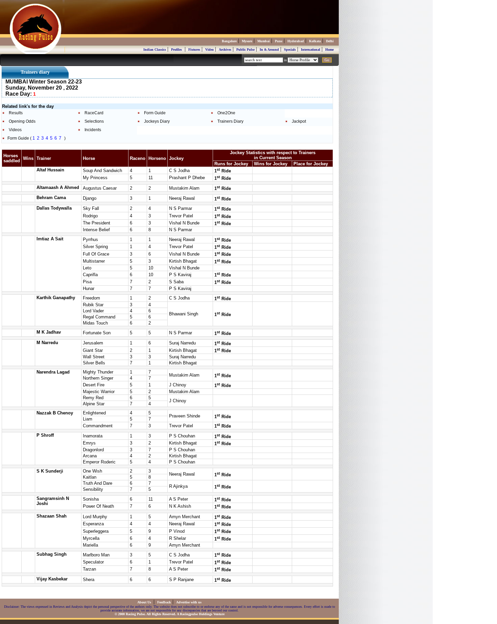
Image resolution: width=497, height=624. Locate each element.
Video (209, 49)
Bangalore (229, 41)
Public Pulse (245, 49)
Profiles (176, 49)
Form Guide (155, 113)
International (310, 49)
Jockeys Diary (157, 121)
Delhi (330, 41)
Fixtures (194, 49)
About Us (144, 602)
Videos (15, 129)
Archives (225, 49)
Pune (278, 41)
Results (16, 113)
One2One (226, 113)
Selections (94, 121)
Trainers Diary (230, 121)
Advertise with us (189, 602)
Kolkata (315, 41)
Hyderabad (295, 41)
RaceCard (94, 113)
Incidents (93, 129)
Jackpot (299, 121)
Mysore (247, 41)
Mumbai (263, 41)
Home (329, 49)
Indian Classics (154, 49)
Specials (290, 49)
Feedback (164, 602)
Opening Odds (22, 121)
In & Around (269, 49)
